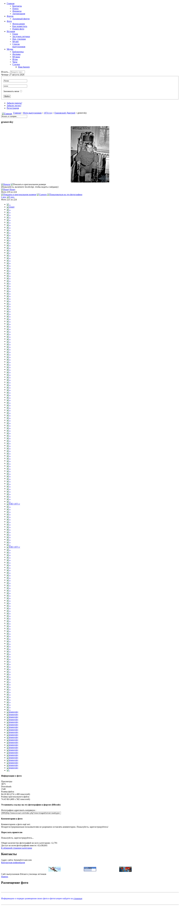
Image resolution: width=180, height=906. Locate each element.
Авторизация (18, 13)
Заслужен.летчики (21, 36)
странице (77, 898)
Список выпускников (18, 45)
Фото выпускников (32, 113)
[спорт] (10, 207)
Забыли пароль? (14, 103)
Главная (10, 3)
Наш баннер (24, 67)
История (11, 31)
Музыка (16, 57)
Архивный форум (21, 18)
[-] (8, 770)
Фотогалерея (18, 24)
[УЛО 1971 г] (13, 504)
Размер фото (18, 29)
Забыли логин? (14, 105)
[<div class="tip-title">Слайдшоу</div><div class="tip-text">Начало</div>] (5, 184)
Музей (15, 41)
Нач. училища (19, 39)
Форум (10, 16)
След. (3, 197)
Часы (14, 62)
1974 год (48, 113)
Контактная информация (13, 862)
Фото (9, 21)
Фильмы (16, 54)
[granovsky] (90, 182)
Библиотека (18, 51)
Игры (15, 59)
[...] (9, 204)
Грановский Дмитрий (64, 113)
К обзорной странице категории (16, 848)
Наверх (4, 876)
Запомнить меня (11, 91)
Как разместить (19, 26)
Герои (15, 34)
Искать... (5, 72)
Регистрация (13, 108)
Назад (12, 189)
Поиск (15, 8)
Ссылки (16, 64)
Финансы (17, 11)
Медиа (10, 49)
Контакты (17, 6)
